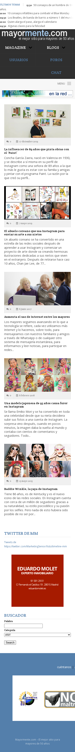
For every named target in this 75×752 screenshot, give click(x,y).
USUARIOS (18, 59)
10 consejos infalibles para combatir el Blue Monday (38, 13)
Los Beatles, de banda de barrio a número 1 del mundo (41, 17)
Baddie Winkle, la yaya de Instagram (31, 489)
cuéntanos (64, 667)
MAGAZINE (16, 47)
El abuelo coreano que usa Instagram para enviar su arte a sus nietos (34, 232)
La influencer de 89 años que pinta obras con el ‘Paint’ (36, 150)
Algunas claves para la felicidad (26, 26)
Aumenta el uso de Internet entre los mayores (37, 317)
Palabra (8, 621)
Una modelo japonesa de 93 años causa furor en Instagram (36, 404)
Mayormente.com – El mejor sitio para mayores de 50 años (19, 83)
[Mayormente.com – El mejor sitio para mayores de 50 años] (37, 34)
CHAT (56, 72)
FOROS (56, 59)
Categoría (9, 630)
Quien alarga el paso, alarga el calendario (32, 22)
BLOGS (53, 47)
